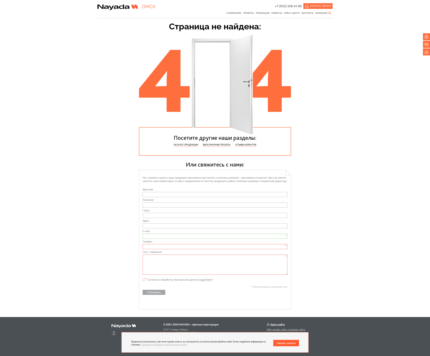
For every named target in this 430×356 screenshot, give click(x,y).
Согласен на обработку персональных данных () (179, 279)
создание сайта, (296, 329)
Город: (146, 210)
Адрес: (146, 220)
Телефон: (148, 241)
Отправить (154, 292)
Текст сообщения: (152, 252)
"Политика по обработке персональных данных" (164, 344)
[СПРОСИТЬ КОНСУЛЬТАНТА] (426, 36)
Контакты (307, 13)
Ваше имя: (148, 189)
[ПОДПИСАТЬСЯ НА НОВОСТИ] (426, 51)
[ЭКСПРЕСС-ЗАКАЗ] (426, 44)
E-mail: (146, 231)
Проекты (248, 13)
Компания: (148, 199)
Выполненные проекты (216, 144)
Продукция (262, 13)
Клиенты (276, 13)
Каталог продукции (186, 144)
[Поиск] (330, 13)
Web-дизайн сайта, (277, 329)
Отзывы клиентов (245, 144)
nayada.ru (321, 13)
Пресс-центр (292, 13)
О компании (233, 13)
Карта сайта (277, 324)
